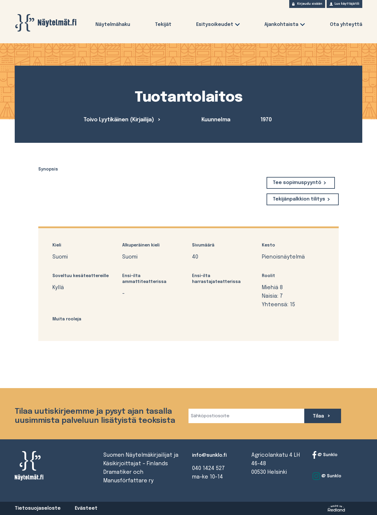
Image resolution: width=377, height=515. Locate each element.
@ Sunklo (327, 455)
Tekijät (163, 24)
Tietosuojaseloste (38, 508)
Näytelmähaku (112, 24)
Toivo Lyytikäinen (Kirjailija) (120, 119)
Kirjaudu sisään (309, 3)
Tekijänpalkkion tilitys (299, 199)
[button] (237, 25)
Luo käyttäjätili (347, 3)
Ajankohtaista (281, 24)
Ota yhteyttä (346, 24)
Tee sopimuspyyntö (297, 182)
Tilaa (319, 416)
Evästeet (86, 508)
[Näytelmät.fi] (46, 23)
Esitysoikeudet (214, 24)
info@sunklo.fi (209, 455)
